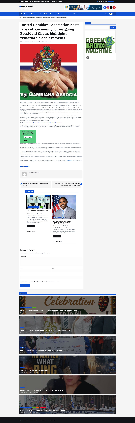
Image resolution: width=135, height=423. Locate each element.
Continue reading (31, 231)
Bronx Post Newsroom (32, 213)
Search (88, 23)
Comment (23, 256)
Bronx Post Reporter (25, 41)
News (41, 206)
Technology (53, 13)
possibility (69, 160)
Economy (26, 13)
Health (39, 13)
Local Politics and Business (33, 41)
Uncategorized (43, 407)
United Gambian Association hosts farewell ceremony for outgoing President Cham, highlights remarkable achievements (45, 17)
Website (22, 275)
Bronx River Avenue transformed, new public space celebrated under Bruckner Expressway (43, 122)
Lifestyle (33, 13)
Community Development (26, 307)
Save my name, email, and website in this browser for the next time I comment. (41, 281)
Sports (60, 13)
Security (66, 13)
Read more (31, 225)
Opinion (82, 13)
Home (20, 17)
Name (22, 268)
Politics (46, 13)
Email (53, 268)
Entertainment (74, 13)
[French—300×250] (28, 136)
